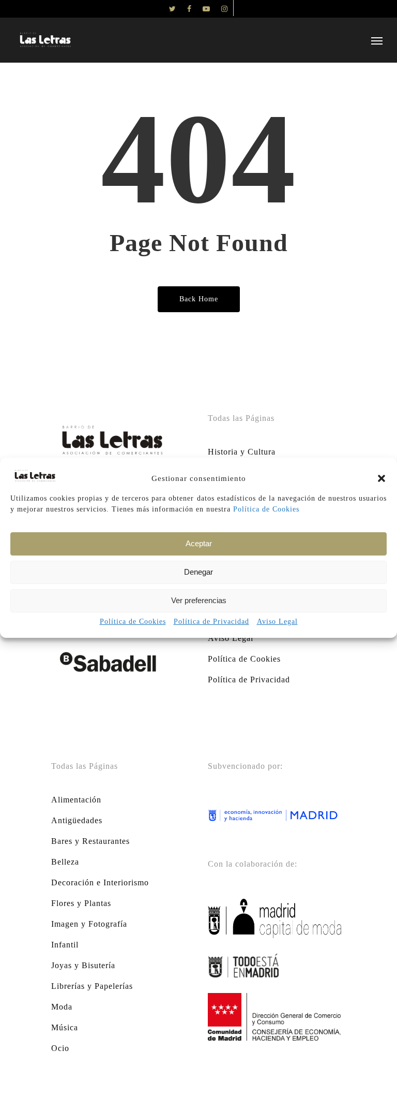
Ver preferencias (198, 600)
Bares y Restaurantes (90, 841)
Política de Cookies (266, 509)
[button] (381, 478)
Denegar (198, 571)
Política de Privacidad (211, 621)
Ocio (60, 1048)
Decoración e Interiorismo (100, 882)
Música (64, 1027)
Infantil (65, 944)
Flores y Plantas (81, 903)
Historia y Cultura (242, 451)
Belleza (65, 861)
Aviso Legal (277, 621)
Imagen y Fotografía (89, 923)
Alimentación (76, 799)
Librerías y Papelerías (92, 986)
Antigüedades (76, 820)
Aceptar (199, 543)
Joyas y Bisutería (83, 965)
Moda (61, 1006)
